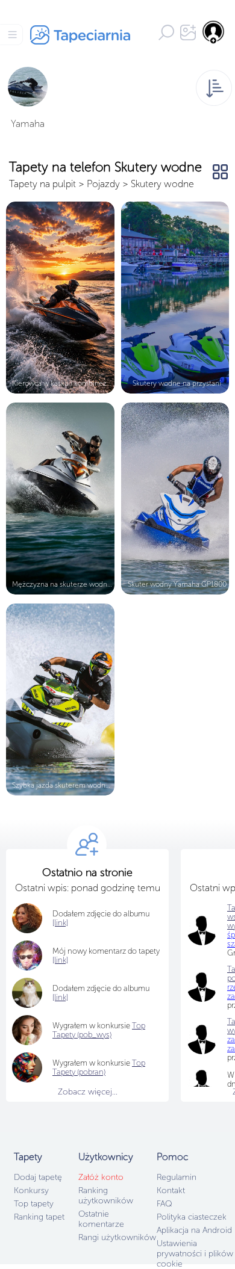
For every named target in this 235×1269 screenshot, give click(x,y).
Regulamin (176, 1177)
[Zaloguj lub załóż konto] (214, 32)
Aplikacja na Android (194, 1230)
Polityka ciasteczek (192, 1217)
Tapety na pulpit (42, 184)
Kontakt (171, 1190)
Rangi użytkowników (117, 1237)
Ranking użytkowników (105, 1195)
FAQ (164, 1204)
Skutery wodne (162, 184)
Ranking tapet (39, 1217)
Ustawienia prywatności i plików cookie (195, 1253)
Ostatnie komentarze (101, 1219)
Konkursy (31, 1190)
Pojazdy (103, 184)
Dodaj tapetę (38, 1177)
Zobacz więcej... (88, 1092)
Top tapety (34, 1204)
